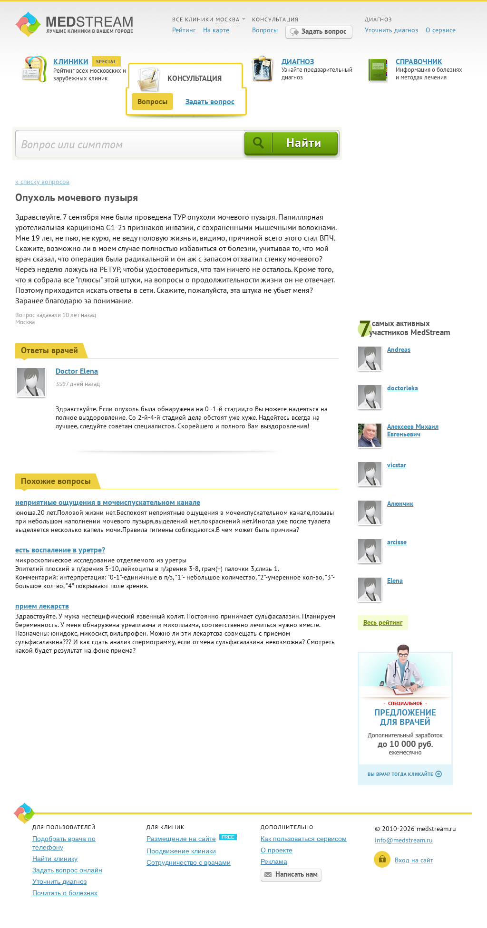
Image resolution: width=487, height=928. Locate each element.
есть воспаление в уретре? (60, 549)
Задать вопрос (324, 31)
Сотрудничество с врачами (188, 862)
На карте (216, 30)
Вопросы (265, 30)
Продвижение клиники (181, 851)
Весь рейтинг (382, 622)
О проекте (276, 850)
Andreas (398, 349)
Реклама (274, 861)
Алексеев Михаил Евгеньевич (412, 430)
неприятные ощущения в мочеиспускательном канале (107, 502)
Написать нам (296, 874)
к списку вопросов (42, 181)
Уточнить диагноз (391, 30)
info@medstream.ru (404, 840)
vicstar (396, 465)
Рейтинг (183, 30)
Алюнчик (400, 503)
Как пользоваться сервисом (304, 838)
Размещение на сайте (181, 838)
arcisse (397, 542)
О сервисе (441, 30)
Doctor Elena (77, 371)
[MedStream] (74, 25)
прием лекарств (42, 605)
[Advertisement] (415, 222)
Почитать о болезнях (64, 893)
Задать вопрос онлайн (67, 870)
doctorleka (402, 388)
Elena (395, 580)
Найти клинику (55, 858)
